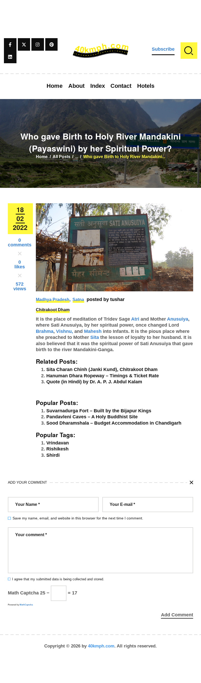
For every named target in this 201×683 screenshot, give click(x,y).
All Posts (61, 156)
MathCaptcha (26, 605)
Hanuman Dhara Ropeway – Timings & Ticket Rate (102, 375)
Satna (78, 299)
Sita (94, 337)
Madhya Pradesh (52, 299)
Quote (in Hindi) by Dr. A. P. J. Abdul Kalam (94, 381)
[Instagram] (37, 44)
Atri (135, 319)
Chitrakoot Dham (53, 310)
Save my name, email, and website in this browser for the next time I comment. (78, 518)
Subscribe (163, 49)
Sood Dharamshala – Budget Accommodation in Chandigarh (113, 423)
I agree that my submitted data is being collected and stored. (58, 579)
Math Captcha (23, 592)
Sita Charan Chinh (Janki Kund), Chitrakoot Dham (102, 369)
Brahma (44, 331)
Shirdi (53, 455)
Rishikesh (57, 449)
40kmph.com (101, 646)
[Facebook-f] (10, 44)
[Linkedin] (10, 57)
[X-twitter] (24, 44)
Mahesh (93, 331)
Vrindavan (57, 442)
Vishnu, (64, 331)
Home (42, 156)
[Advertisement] (100, 12)
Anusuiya (177, 319)
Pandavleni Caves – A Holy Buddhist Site (92, 416)
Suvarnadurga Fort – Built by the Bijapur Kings (98, 410)
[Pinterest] (51, 44)
